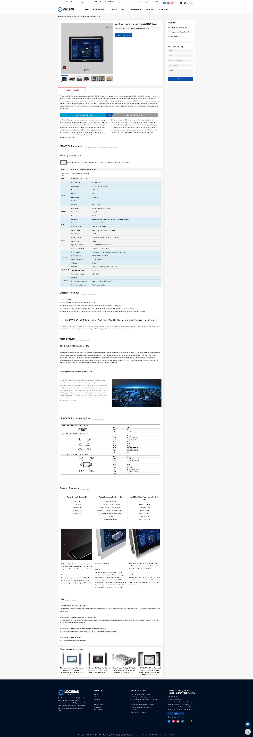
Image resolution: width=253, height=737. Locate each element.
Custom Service (135, 9)
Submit (180, 79)
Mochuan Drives (99, 9)
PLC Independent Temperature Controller (144, 699)
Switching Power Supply (175, 36)
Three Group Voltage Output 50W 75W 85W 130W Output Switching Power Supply (123, 670)
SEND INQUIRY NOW (123, 35)
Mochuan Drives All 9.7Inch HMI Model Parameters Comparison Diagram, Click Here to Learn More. (98, 162)
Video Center (163, 9)
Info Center (149, 9)
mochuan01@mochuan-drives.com (183, 702)
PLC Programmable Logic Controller (179, 32)
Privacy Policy (98, 709)
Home (87, 9)
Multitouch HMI (135, 702)
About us (97, 697)
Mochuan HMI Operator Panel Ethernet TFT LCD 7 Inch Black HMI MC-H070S (98, 670)
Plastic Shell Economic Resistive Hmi (142, 704)
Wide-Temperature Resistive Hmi (141, 707)
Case (122, 9)
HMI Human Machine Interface (177, 27)
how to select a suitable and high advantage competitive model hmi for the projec (118, 620)
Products (112, 9)
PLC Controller (135, 709)
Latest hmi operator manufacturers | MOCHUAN (85, 16)
